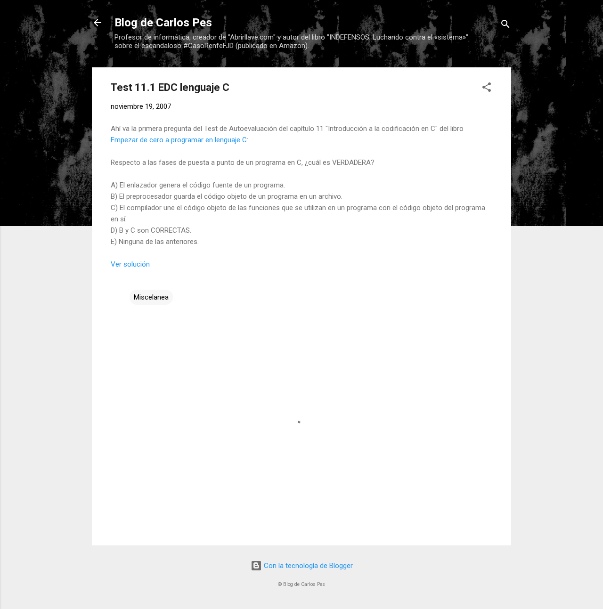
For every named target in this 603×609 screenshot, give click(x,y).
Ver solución (130, 264)
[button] (486, 88)
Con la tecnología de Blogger (307, 565)
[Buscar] (505, 25)
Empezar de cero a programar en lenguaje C (179, 140)
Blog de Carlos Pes (163, 22)
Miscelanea (151, 297)
